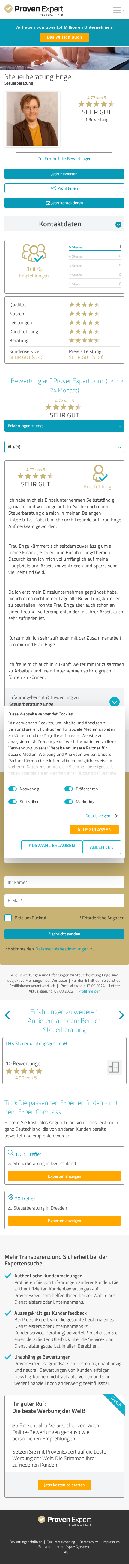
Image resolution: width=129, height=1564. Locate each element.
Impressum (111, 1541)
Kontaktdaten (60, 224)
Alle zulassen (94, 829)
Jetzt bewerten (64, 173)
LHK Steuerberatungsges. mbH (36, 1043)
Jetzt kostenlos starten (64, 1485)
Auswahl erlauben (52, 845)
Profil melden (89, 991)
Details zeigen (98, 815)
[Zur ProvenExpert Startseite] (33, 11)
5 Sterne (75, 247)
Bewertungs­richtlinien (26, 1541)
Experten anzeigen (64, 1176)
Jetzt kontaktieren (66, 202)
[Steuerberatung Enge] (32, 119)
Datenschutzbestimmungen (62, 949)
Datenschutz (89, 1541)
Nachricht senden (64, 934)
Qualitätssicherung (61, 1541)
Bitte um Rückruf (30, 918)
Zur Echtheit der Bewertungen (65, 158)
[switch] (68, 788)
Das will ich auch (64, 37)
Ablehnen (102, 847)
